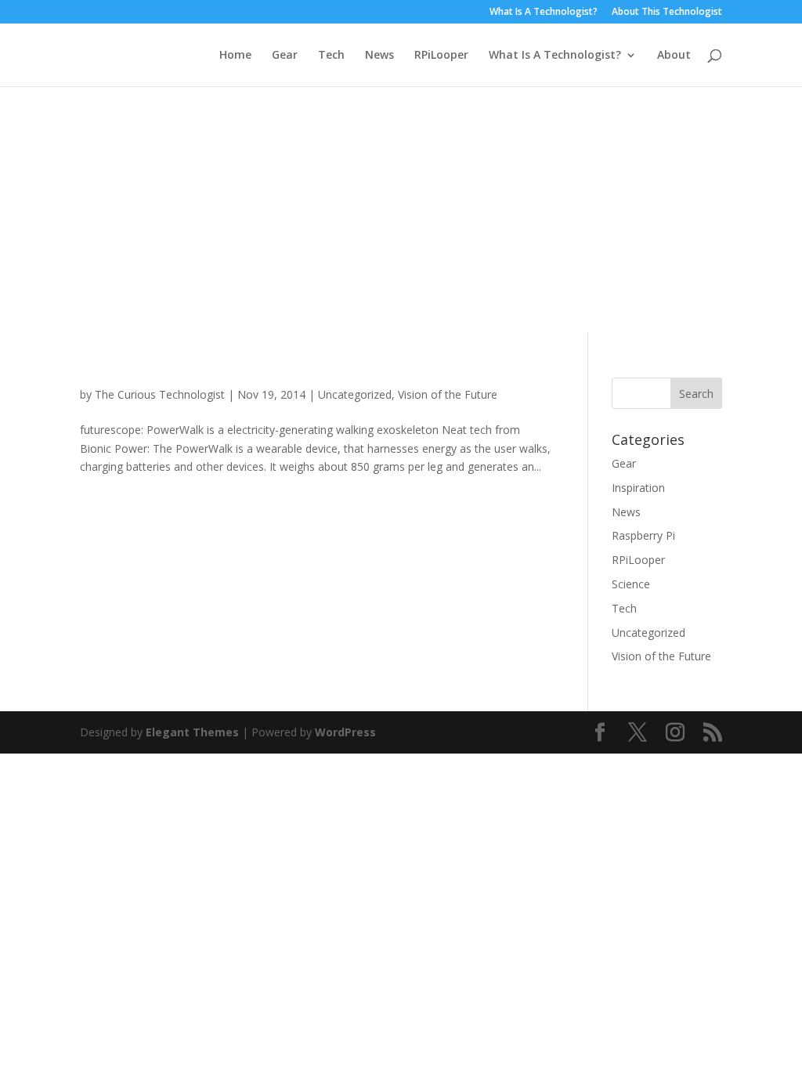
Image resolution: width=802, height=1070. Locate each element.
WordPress (345, 732)
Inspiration (638, 487)
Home (235, 55)
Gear (285, 55)
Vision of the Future (447, 394)
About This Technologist (667, 12)
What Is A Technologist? (544, 12)
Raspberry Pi (643, 535)
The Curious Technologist (160, 394)
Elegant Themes (192, 732)
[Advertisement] (401, 203)
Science (631, 584)
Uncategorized (355, 394)
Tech (331, 55)
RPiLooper (441, 55)
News (379, 55)
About (674, 55)
